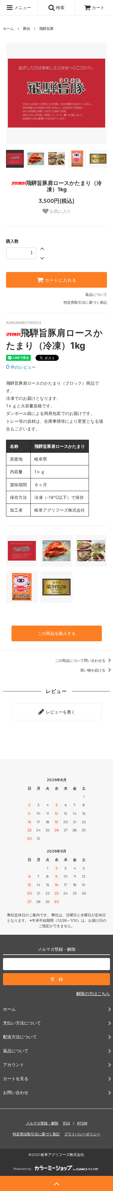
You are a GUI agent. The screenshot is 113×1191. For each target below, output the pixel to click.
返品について (96, 294)
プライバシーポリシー (82, 1134)
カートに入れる (60, 280)
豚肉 (26, 28)
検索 (59, 7)
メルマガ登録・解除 (42, 1123)
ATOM (82, 1123)
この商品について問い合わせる (80, 660)
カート (98, 7)
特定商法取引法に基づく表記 (36, 1134)
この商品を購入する (57, 633)
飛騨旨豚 (46, 28)
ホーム (8, 28)
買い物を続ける (93, 670)
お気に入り (60, 211)
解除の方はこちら (93, 993)
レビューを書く (60, 711)
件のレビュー (21, 367)
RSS (66, 1123)
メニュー (22, 7)
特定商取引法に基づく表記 (85, 302)
